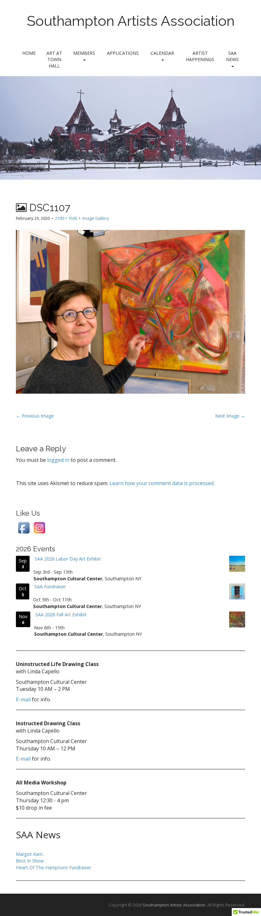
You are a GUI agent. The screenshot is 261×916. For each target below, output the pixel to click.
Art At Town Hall (54, 59)
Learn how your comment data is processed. (162, 483)
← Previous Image (35, 416)
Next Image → (230, 416)
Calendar (162, 53)
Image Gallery (95, 218)
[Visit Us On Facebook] (24, 527)
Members (84, 53)
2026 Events (35, 549)
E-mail (23, 699)
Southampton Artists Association (131, 21)
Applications (123, 53)
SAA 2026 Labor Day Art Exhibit (68, 559)
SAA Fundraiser (50, 586)
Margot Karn (29, 854)
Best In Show (30, 861)
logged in (58, 459)
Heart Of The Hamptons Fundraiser (53, 867)
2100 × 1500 (66, 218)
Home (29, 53)
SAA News (232, 56)
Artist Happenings (200, 56)
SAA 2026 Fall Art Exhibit (61, 615)
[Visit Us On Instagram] (39, 527)
